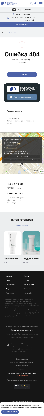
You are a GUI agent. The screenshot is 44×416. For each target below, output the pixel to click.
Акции (8, 289)
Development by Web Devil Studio (22, 338)
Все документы (29, 284)
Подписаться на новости (23, 97)
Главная (4, 33)
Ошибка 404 (12, 33)
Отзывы (26, 276)
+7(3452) (24, 10)
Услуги (8, 280)
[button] (22, 24)
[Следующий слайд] (42, 248)
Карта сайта (28, 293)
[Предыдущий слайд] (2, 248)
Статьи (26, 280)
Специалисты (10, 284)
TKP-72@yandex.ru (14, 188)
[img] (14, 9)
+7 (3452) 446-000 (15, 184)
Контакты (27, 289)
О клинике (9, 276)
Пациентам (10, 293)
